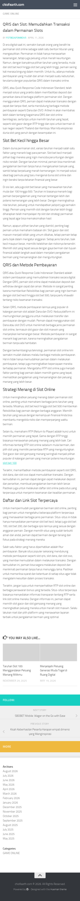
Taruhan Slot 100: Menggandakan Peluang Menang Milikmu (17, 670)
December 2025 (12, 807)
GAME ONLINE (11, 13)
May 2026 (8, 784)
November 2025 (12, 811)
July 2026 (8, 775)
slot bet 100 (10, 463)
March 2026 (10, 793)
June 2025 (9, 834)
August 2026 (10, 771)
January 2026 (10, 802)
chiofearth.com (13, 4)
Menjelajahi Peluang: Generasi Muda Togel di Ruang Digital (53, 670)
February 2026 (11, 798)
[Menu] (75, 4)
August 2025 (10, 825)
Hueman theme (58, 889)
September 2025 (13, 820)
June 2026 (9, 780)
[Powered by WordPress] (27, 889)
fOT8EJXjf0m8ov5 (16, 37)
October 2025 (11, 816)
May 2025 (8, 838)
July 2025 (8, 829)
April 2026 (9, 789)
